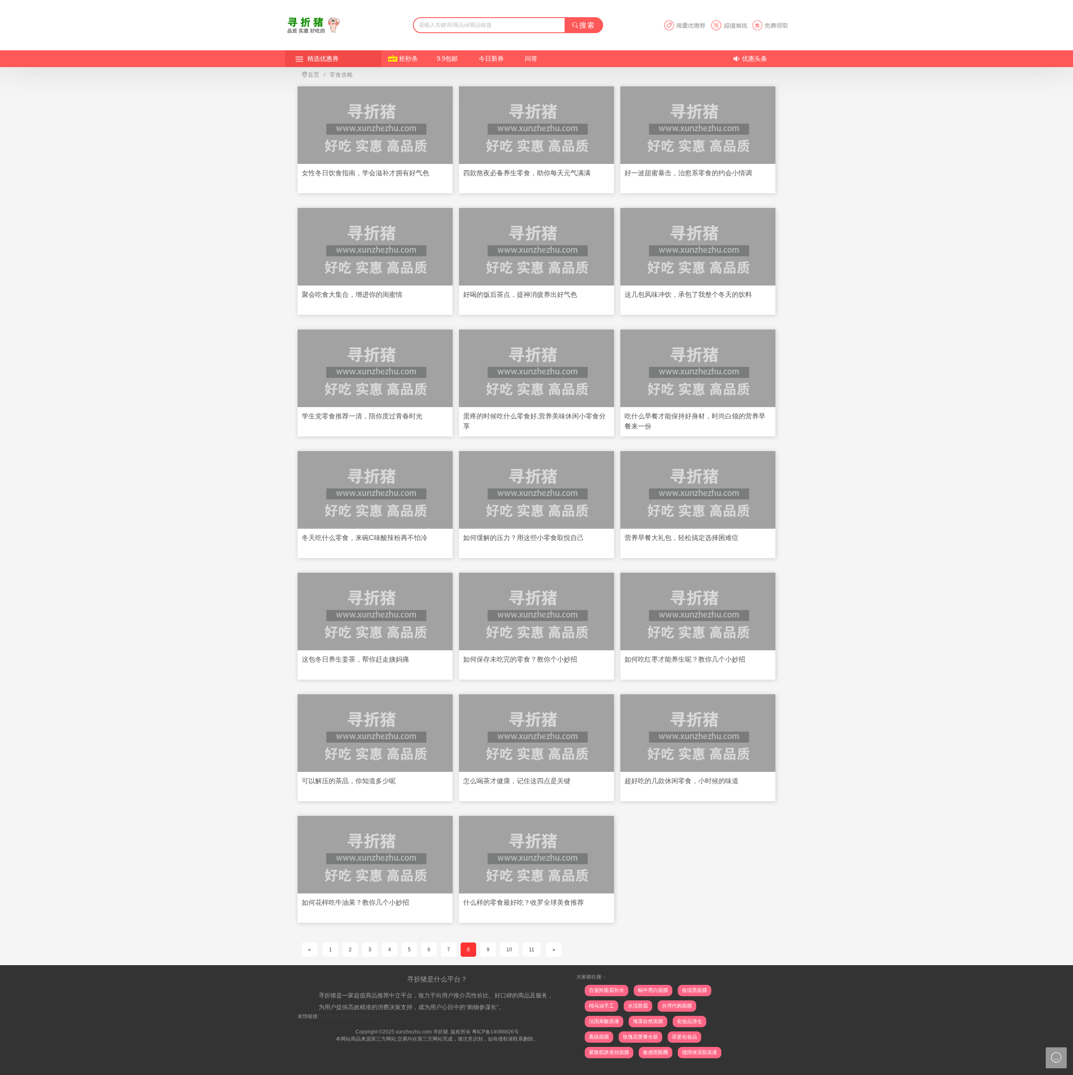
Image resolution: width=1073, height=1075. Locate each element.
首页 (313, 74)
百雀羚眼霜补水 (606, 990)
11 (531, 950)
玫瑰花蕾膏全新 (640, 1037)
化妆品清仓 (689, 1021)
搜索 (587, 25)
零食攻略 (341, 74)
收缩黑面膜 (694, 990)
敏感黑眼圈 (655, 1052)
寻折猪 (440, 1032)
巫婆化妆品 (684, 1037)
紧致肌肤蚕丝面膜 (609, 1052)
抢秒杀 (408, 58)
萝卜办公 (371, 1016)
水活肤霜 (638, 1006)
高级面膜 (599, 1037)
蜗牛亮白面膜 (653, 990)
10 (509, 950)
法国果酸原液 (604, 1021)
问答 (531, 58)
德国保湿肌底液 (699, 1052)
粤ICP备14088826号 (495, 1032)
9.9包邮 (447, 58)
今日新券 (491, 58)
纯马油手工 (601, 1006)
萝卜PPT (350, 1016)
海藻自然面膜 (648, 1021)
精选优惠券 (323, 58)
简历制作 (329, 1016)
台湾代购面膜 (677, 1006)
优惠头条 (754, 58)
